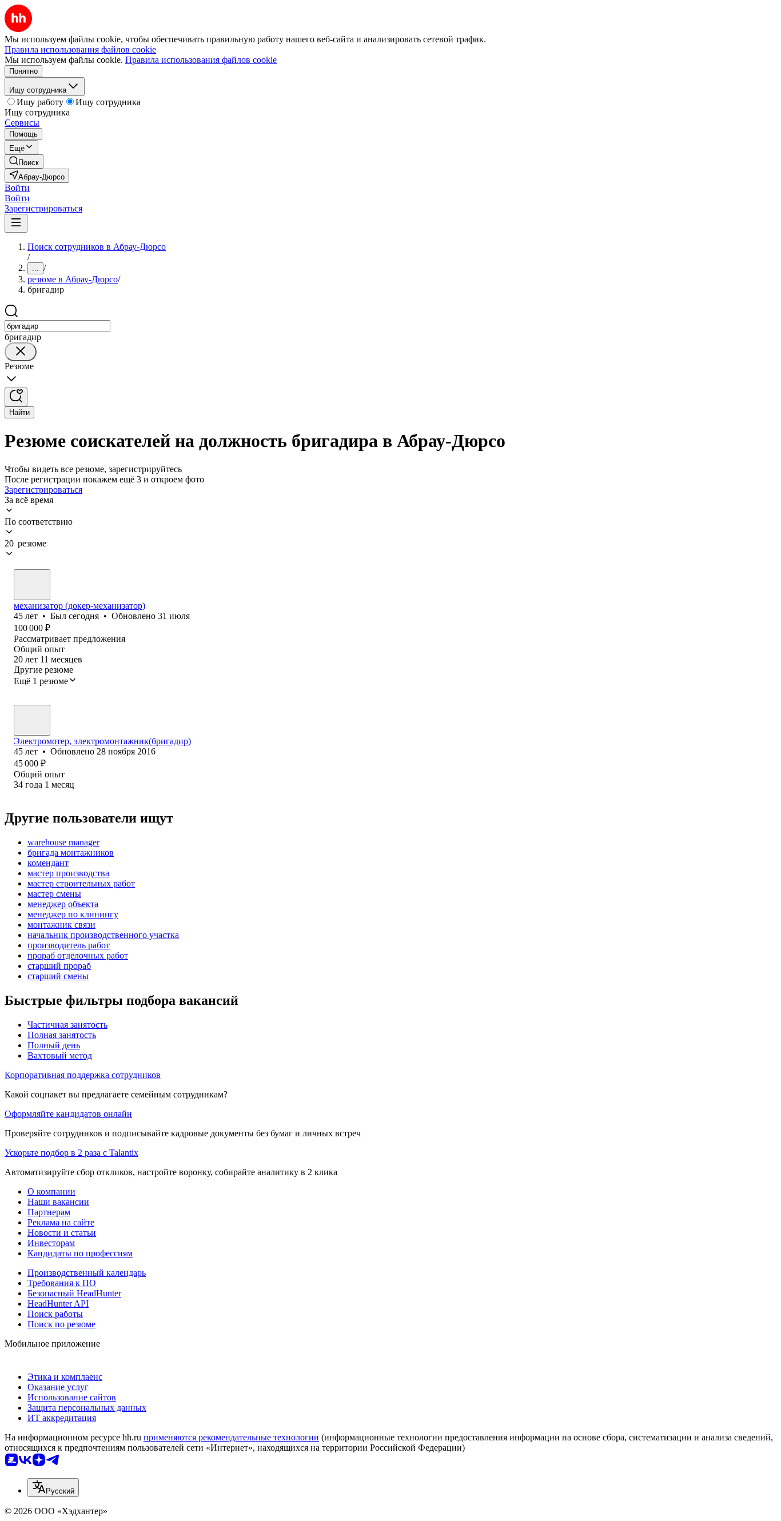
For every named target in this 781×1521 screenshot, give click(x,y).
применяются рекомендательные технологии (231, 1437)
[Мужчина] (32, 584)
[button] (17, 188)
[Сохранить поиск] (16, 397)
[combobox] (57, 326)
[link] (24, 161)
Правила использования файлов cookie (201, 60)
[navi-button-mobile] (16, 223)
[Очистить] (21, 351)
